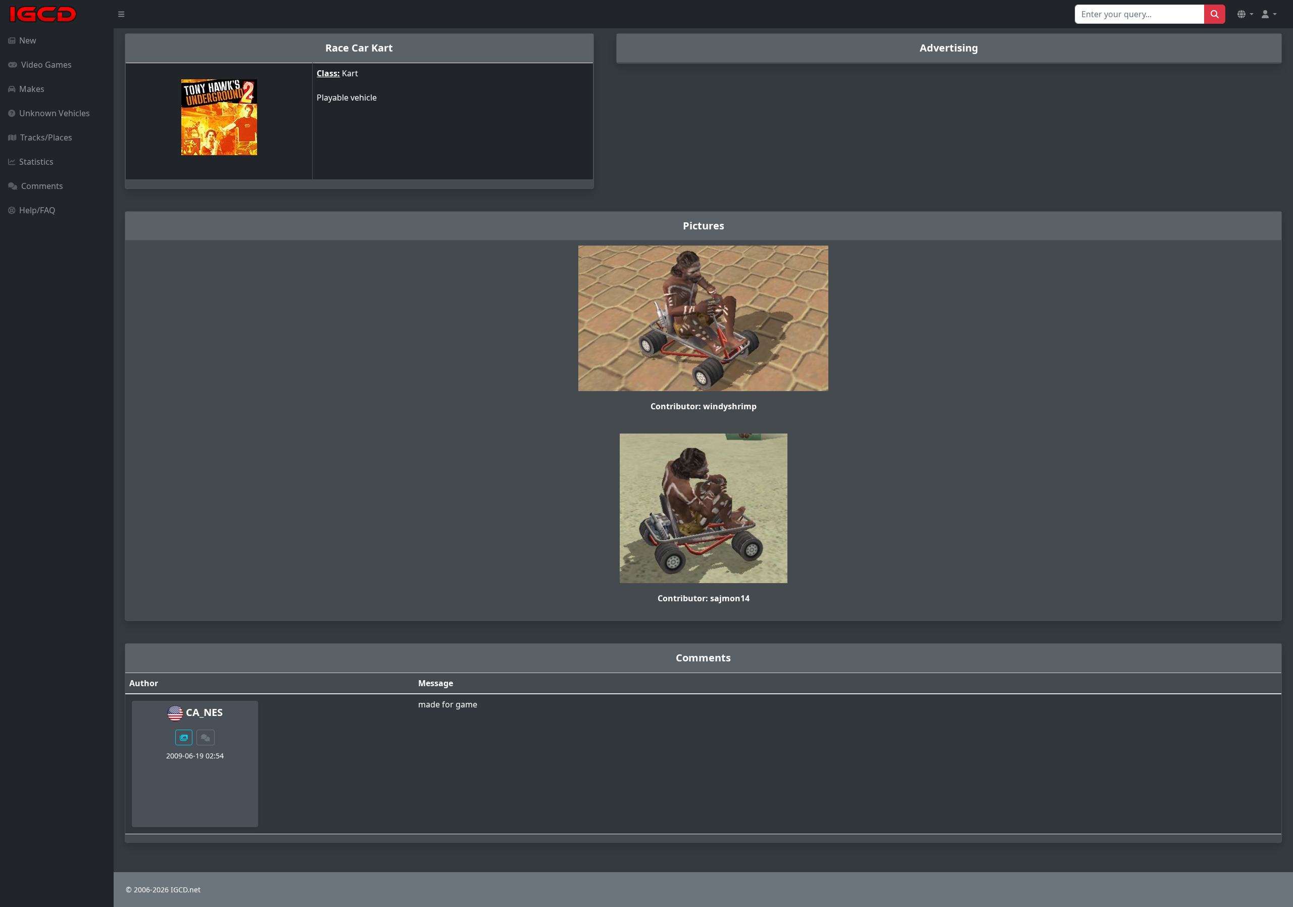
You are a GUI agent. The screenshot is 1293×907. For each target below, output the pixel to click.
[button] (1245, 14)
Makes (31, 88)
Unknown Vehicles (54, 113)
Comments (42, 186)
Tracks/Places (46, 137)
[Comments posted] (205, 737)
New (27, 40)
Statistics (36, 161)
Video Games (46, 64)
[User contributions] (183, 737)
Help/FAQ (37, 210)
